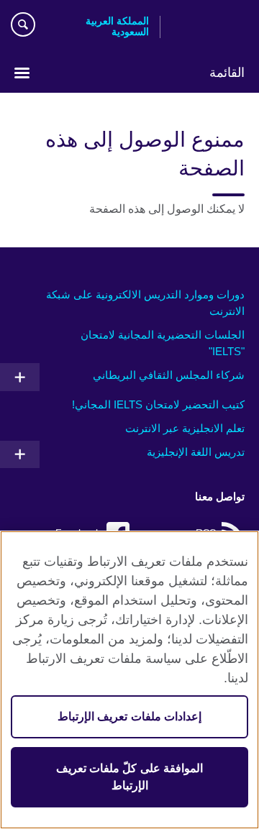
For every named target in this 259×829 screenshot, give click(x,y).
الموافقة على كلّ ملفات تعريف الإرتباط (129, 777)
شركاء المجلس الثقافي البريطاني (169, 375)
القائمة (227, 72)
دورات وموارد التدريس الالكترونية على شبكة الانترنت (145, 302)
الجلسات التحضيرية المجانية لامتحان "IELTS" (163, 343)
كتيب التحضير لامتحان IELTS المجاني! (158, 404)
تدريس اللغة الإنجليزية (196, 452)
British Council (208, 26)
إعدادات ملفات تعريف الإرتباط (129, 716)
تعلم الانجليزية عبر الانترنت (185, 428)
